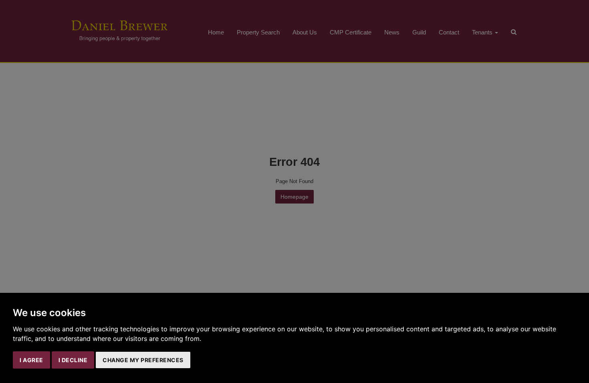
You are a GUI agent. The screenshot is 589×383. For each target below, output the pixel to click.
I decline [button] (73, 360)
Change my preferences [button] (143, 360)
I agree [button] (31, 360)
